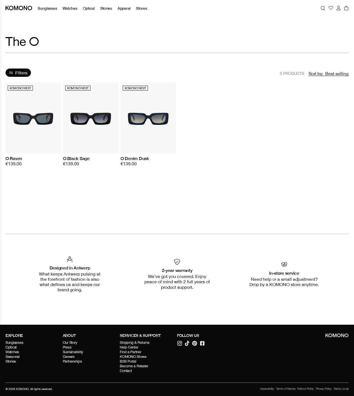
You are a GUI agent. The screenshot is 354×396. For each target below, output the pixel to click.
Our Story (70, 342)
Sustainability (73, 352)
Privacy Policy (323, 388)
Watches (70, 8)
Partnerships (72, 361)
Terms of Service (285, 388)
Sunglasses (47, 8)
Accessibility (267, 388)
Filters (21, 72)
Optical (89, 8)
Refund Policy (305, 388)
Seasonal (13, 356)
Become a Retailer (134, 366)
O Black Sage (76, 158)
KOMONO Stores (133, 356)
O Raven (14, 158)
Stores (141, 8)
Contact (126, 371)
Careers (69, 356)
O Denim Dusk (135, 158)
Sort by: (316, 73)
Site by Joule (341, 388)
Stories (106, 8)
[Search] (323, 8)
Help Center (129, 347)
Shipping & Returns (134, 342)
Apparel (124, 8)
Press (67, 347)
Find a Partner (130, 352)
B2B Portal (128, 361)
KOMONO (22, 388)
